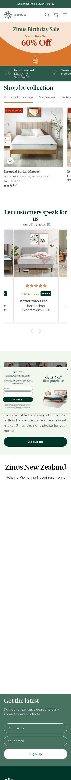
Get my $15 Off (17, 399)
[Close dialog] (68, 369)
